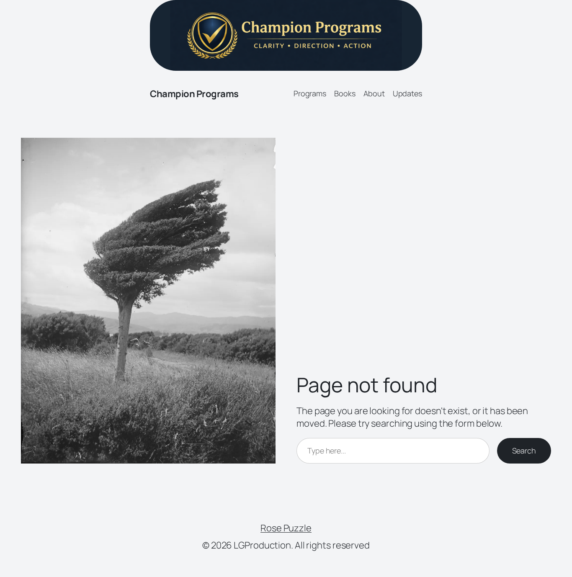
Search (524, 451)
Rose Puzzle (286, 528)
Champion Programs (194, 94)
